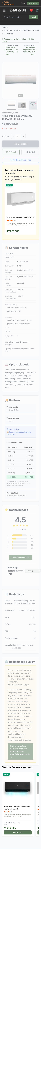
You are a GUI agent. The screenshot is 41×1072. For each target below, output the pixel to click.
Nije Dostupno (21, 144)
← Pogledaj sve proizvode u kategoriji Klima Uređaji (18, 40)
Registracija (33, 3)
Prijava (23, 3)
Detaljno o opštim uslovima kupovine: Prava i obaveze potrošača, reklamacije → (20, 751)
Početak (5, 27)
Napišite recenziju (21, 557)
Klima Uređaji (8, 33)
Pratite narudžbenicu (9, 3)
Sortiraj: (21, 571)
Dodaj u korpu (18, 832)
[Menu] (4, 10)
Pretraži (33, 17)
